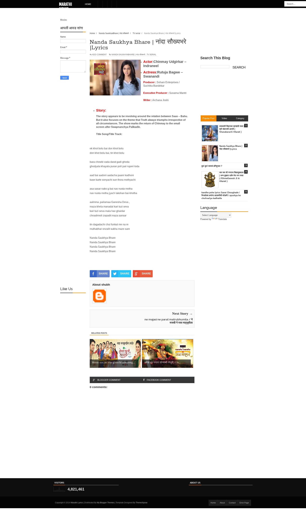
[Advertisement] (73, 132)
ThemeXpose (141, 503)
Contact (232, 503)
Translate (222, 219)
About (222, 503)
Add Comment (99, 54)
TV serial (151, 54)
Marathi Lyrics (65, 6)
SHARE (103, 273)
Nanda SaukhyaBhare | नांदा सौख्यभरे (128, 54)
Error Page (244, 503)
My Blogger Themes (105, 503)
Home (88, 4)
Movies (63, 20)
